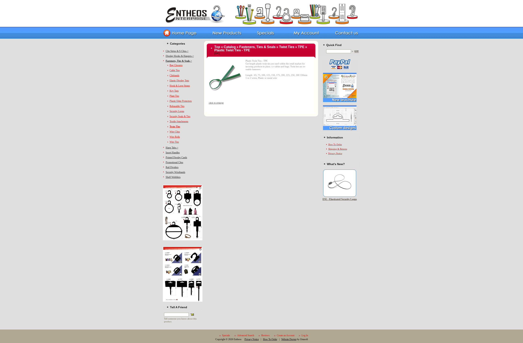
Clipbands (174, 75)
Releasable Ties (177, 106)
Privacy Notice (335, 153)
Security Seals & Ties (180, 116)
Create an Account (285, 335)
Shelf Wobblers (173, 177)
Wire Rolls (175, 136)
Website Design (288, 339)
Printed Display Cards (176, 157)
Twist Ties (286, 47)
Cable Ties (175, 70)
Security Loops (177, 111)
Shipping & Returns (337, 149)
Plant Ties (174, 95)
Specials (226, 335)
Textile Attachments (179, 121)
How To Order (335, 144)
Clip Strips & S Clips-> (177, 51)
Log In (305, 335)
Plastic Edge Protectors (181, 101)
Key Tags (174, 90)
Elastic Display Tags (179, 80)
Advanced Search (245, 335)
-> (179, 61)
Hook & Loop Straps (180, 85)
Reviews (265, 335)
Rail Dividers (172, 167)
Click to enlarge (216, 103)
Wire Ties (174, 142)
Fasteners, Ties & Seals (257, 47)
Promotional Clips (174, 162)
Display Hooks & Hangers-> (180, 56)
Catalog (230, 47)
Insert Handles (173, 152)
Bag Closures (176, 65)
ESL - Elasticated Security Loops (340, 199)
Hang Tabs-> (172, 147)
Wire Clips (175, 131)
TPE (301, 47)
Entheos (237, 339)
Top (217, 47)
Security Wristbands (175, 172)
